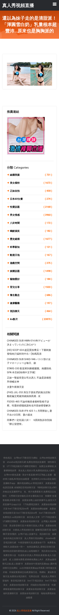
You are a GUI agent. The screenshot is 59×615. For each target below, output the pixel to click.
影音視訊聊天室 (18, 580)
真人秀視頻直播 (24, 610)
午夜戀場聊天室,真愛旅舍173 (32, 542)
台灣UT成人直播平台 (28, 534)
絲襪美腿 (31, 174)
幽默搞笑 (31, 231)
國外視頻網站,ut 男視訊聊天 (30, 483)
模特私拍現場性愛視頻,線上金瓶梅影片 (21, 551)
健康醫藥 (31, 303)
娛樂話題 (31, 271)
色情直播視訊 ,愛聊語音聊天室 (41, 547)
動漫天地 (31, 255)
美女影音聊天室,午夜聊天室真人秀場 (26, 525)
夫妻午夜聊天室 (15, 386)
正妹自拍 (31, 190)
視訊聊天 (31, 311)
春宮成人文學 (33, 517)
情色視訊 (7, 458)
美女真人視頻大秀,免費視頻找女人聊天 (36, 470)
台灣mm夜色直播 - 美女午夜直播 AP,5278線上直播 (28, 475)
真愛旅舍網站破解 (39, 508)
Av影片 (31, 319)
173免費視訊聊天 (31, 504)
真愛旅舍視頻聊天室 (30, 521)
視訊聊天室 (45, 534)
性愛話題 (31, 206)
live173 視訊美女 (36, 580)
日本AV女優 (31, 198)
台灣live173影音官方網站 (26, 458)
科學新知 (31, 247)
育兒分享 (31, 287)
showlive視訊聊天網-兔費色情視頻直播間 (26, 462)
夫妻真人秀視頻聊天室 (23, 530)
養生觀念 (31, 295)
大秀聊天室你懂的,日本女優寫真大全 (26, 496)
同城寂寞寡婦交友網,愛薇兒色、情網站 (27, 572)
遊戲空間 (31, 263)
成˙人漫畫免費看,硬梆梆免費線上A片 (26, 559)
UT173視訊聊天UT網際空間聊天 (22, 466)
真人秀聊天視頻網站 (34, 538)
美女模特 (31, 182)
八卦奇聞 (31, 222)
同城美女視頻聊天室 (40, 585)
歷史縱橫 (31, 239)
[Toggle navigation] (54, 4)
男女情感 (31, 214)
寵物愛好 (31, 279)
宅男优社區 (34, 576)
